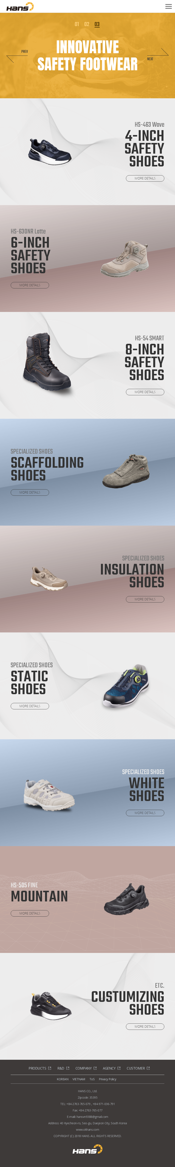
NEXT (150, 59)
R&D (60, 1068)
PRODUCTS (37, 1068)
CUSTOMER (136, 1068)
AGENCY (109, 1068)
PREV (24, 52)
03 (97, 24)
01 (77, 24)
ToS (92, 1079)
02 (86, 24)
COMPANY (84, 1068)
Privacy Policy (107, 1079)
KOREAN (62, 1079)
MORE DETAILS (145, 178)
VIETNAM (79, 1079)
